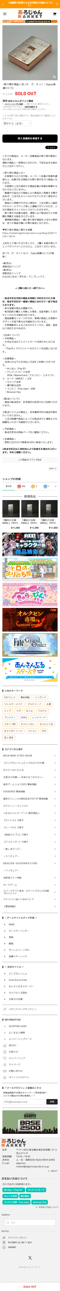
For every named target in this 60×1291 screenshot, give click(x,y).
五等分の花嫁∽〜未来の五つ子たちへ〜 (24, 777)
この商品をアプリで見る (30, 460)
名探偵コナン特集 (12, 877)
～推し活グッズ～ (12, 849)
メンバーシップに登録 (14, 104)
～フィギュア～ (11, 870)
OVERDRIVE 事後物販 (14, 791)
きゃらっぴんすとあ (13, 770)
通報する (52, 469)
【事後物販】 (10, 906)
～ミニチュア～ (11, 856)
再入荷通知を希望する (30, 138)
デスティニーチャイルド (15, 806)
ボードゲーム (10, 885)
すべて (9, 486)
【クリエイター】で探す (15, 842)
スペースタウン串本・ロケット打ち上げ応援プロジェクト (26, 892)
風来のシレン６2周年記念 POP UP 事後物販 (25, 798)
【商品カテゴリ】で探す (15, 834)
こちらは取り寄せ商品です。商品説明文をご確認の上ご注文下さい (29, 117)
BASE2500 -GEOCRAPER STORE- (20, 863)
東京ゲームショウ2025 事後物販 (21, 784)
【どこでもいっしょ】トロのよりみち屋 (25, 763)
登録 (52, 1101)
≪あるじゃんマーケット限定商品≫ (21, 813)
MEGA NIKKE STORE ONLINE (17, 755)
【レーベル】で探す (13, 827)
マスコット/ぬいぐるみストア (18, 899)
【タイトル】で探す (13, 820)
